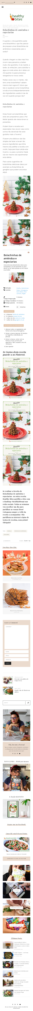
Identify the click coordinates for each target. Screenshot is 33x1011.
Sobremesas (25, 288)
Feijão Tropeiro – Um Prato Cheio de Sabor (21, 953)
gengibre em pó (19, 320)
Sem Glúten (12, 26)
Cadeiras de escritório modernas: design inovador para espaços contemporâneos (21, 983)
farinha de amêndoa (18, 314)
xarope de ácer (17, 316)
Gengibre (6, 534)
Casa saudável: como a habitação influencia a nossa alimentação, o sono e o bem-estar (22, 945)
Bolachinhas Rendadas (16, 610)
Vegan (24, 293)
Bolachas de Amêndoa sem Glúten (21, 971)
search (3, 2)
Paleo (15, 25)
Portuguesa (24, 290)
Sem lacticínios (21, 26)
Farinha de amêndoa (20, 531)
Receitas (5, 26)
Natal (11, 25)
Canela (9, 531)
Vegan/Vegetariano (12, 28)
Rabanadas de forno (16, 578)
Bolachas (6, 25)
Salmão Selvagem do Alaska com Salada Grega (21, 991)
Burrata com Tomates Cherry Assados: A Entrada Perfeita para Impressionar (21, 963)
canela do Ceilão (20, 318)
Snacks (18, 288)
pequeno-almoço (23, 25)
